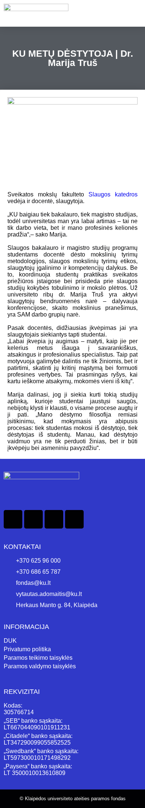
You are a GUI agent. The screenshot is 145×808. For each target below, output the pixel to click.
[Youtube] (74, 519)
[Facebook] (13, 519)
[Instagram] (54, 519)
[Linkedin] (33, 519)
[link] (113, 194)
